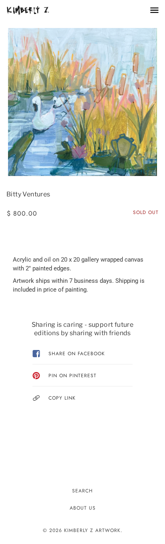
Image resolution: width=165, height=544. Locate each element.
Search (82, 490)
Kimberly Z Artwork (92, 530)
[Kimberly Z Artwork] (35, 10)
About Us (83, 508)
